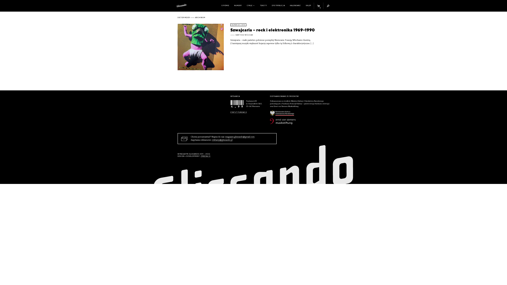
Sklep (308, 5)
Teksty (263, 5)
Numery (238, 5)
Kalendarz (295, 5)
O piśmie (225, 5)
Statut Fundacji (238, 112)
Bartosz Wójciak (244, 35)
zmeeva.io (205, 156)
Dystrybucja (278, 5)
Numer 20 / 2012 (238, 25)
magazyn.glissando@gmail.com (240, 137)
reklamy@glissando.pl (222, 140)
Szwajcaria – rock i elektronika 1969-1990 (272, 29)
